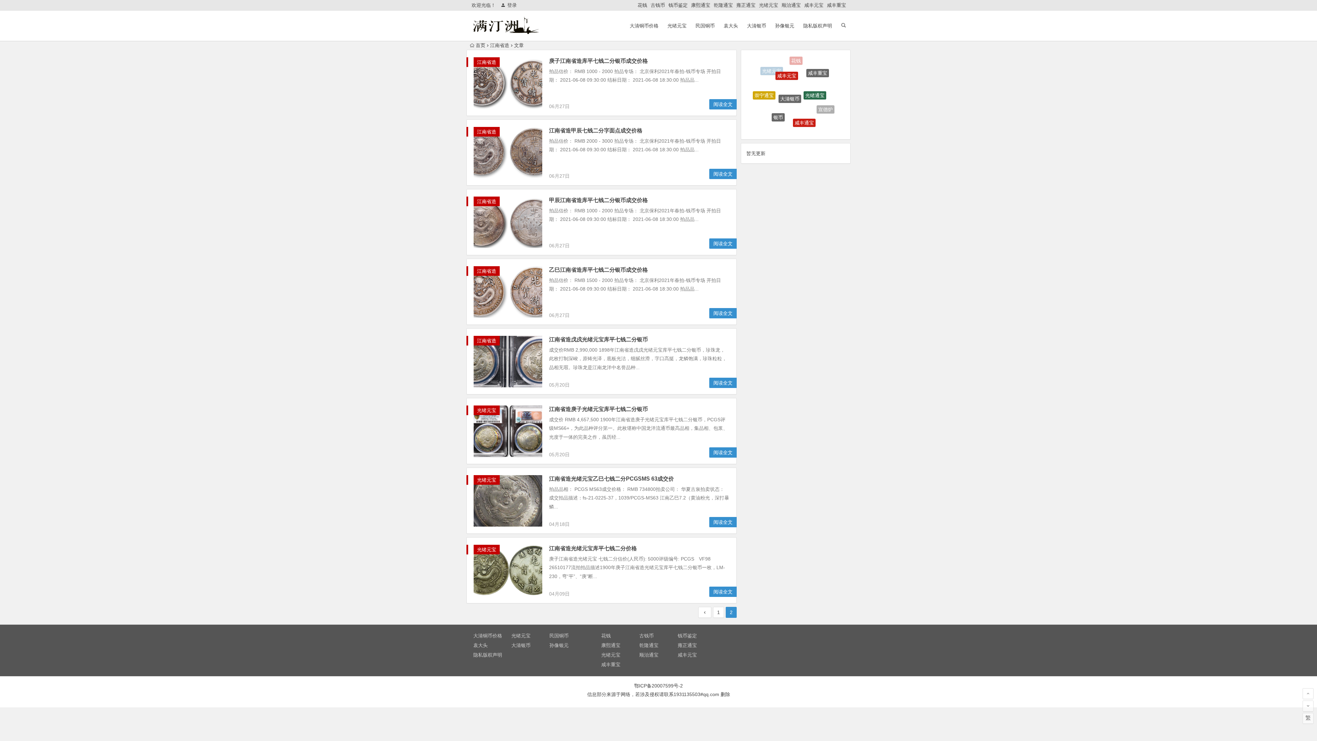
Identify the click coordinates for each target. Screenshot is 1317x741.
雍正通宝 (746, 5)
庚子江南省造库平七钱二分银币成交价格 (598, 61)
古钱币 (658, 5)
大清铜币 (813, 122)
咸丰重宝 (836, 5)
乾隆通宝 (723, 5)
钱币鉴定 (678, 5)
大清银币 (756, 25)
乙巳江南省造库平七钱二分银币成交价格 (598, 270)
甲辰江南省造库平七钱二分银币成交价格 (598, 200)
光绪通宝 (814, 75)
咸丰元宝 (813, 5)
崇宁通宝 (764, 86)
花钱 (642, 5)
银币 (778, 98)
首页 (480, 45)
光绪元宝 (768, 5)
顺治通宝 (791, 5)
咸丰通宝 (804, 102)
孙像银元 (784, 25)
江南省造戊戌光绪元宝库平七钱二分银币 (598, 339)
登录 (512, 5)
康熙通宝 (700, 5)
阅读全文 (723, 104)
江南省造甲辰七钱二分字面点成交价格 (595, 130)
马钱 (768, 114)
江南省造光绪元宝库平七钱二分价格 (593, 548)
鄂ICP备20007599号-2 (658, 686)
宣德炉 (825, 99)
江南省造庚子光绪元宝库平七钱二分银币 (598, 409)
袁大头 (731, 25)
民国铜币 (705, 25)
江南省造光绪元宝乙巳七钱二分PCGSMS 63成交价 (611, 479)
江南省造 (486, 62)
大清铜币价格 (644, 25)
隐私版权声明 (817, 25)
